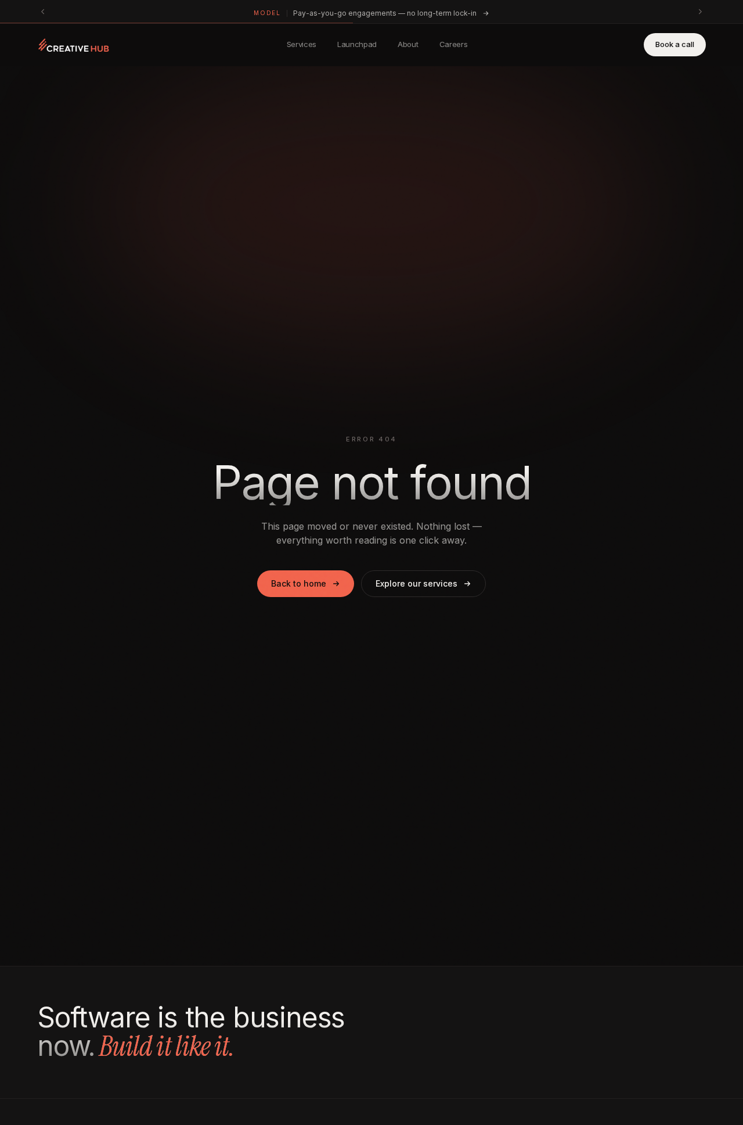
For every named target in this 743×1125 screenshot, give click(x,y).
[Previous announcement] (43, 11)
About (408, 44)
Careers (453, 44)
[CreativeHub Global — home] (73, 45)
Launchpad (357, 44)
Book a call (674, 44)
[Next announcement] (700, 11)
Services (301, 44)
